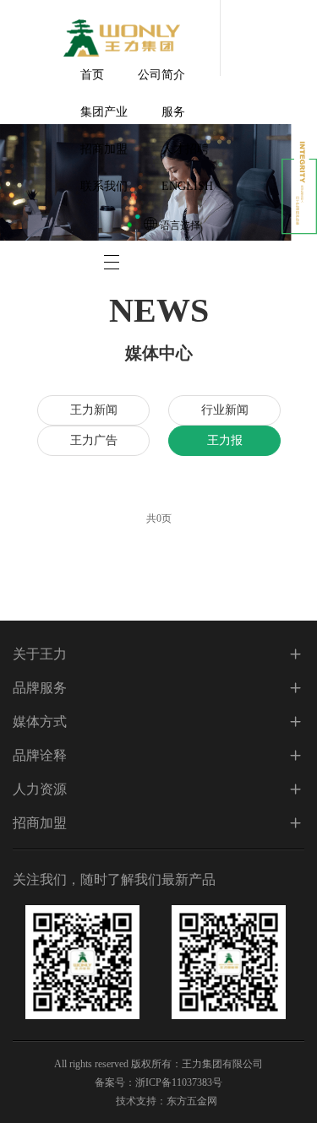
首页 (92, 74)
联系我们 (104, 186)
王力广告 (93, 440)
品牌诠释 (40, 755)
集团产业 (104, 112)
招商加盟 (104, 149)
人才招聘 (185, 149)
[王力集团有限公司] (121, 38)
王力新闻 (93, 410)
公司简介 (161, 74)
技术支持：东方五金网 (166, 1101)
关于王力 (40, 654)
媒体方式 (40, 721)
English (187, 186)
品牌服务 (40, 688)
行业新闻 (224, 410)
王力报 (224, 440)
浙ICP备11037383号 (178, 1082)
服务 (173, 112)
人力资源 (40, 789)
